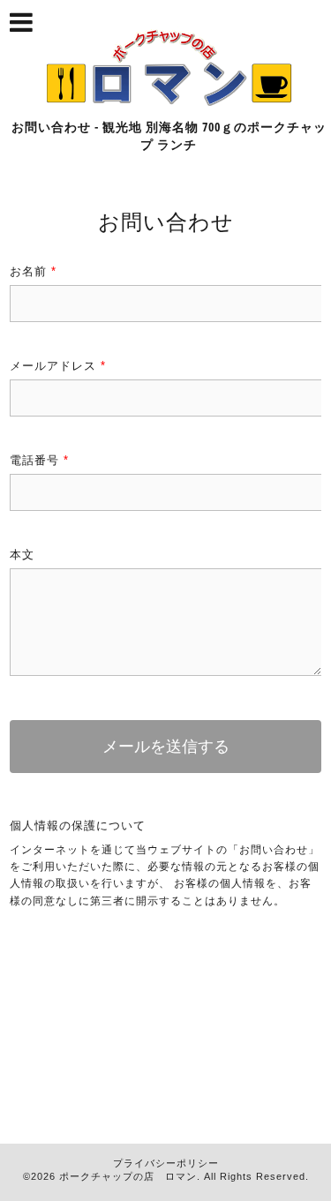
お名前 (33, 271)
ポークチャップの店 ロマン (128, 1176)
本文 (22, 554)
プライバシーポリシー (166, 1163)
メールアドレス (58, 365)
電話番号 (39, 460)
